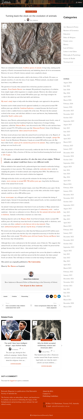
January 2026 (67, 107)
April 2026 (67, 96)
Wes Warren (12, 266)
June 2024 (66, 173)
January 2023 (67, 233)
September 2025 (68, 121)
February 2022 (68, 271)
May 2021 (66, 296)
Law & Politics (16, 340)
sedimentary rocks (46, 209)
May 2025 (66, 135)
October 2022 (67, 243)
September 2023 (68, 205)
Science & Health (31, 11)
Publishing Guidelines (50, 396)
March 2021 (67, 299)
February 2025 (68, 145)
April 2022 (67, 264)
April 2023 (67, 222)
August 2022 (67, 250)
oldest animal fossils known (28, 130)
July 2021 (66, 289)
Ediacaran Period (38, 128)
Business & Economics (71, 30)
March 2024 (67, 184)
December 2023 (68, 194)
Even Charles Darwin (15, 89)
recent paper (10, 197)
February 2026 (68, 103)
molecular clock (45, 169)
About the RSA (48, 391)
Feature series (68, 41)
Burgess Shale (25, 219)
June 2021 (66, 292)
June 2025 (66, 131)
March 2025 (67, 142)
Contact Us (46, 393)
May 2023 (66, 219)
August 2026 (67, 82)
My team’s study (6, 101)
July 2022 (66, 254)
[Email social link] (55, 296)
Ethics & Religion (69, 37)
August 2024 (67, 166)
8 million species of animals (32, 68)
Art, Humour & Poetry (70, 27)
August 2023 (67, 208)
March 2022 (67, 268)
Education (66, 34)
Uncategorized (68, 62)
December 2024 (68, 152)
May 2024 (66, 177)
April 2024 (67, 180)
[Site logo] (6, 2)
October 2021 (67, 285)
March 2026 (67, 100)
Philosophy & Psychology (71, 55)
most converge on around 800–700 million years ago (24, 181)
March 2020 (67, 306)
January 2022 (67, 275)
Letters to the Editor (70, 51)
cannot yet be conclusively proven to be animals (29, 143)
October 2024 (67, 159)
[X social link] (51, 296)
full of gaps (6, 155)
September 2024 (68, 163)
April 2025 (67, 138)
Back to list (31, 305)
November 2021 (68, 282)
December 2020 (68, 303)
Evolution (14, 296)
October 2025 (67, 117)
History (65, 44)
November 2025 (68, 114)
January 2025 (67, 149)
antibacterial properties (12, 226)
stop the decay (31, 226)
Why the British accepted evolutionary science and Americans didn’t (47, 345)
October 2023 (67, 201)
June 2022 (66, 257)
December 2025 (68, 110)
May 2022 (66, 261)
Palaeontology (24, 296)
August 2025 (67, 124)
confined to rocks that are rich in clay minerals (30, 224)
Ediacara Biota (21, 125)
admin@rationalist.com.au (60, 406)
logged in (13, 380)
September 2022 (68, 247)
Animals (5, 296)
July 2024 (66, 170)
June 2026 (66, 89)
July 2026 (66, 86)
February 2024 (68, 187)
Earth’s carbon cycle (15, 116)
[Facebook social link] (47, 296)
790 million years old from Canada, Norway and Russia (38, 236)
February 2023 (68, 229)
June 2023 (66, 215)
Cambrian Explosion (27, 108)
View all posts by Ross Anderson (31, 285)
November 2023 (68, 198)
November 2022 (68, 240)
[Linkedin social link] (59, 296)
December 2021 (68, 278)
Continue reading (15, 363)
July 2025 (66, 128)
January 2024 (67, 191)
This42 (51, 415)
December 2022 (68, 236)
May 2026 (66, 93)
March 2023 (67, 226)
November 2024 (68, 156)
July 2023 (66, 212)
